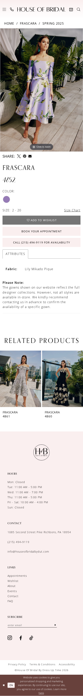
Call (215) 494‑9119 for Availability (41, 242)
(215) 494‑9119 (18, 542)
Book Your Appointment (41, 231)
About (12, 586)
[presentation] (27, 379)
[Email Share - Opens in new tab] (30, 156)
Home (9, 23)
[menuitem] (4, 9)
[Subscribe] (55, 625)
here (41, 693)
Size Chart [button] (72, 210)
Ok (11, 685)
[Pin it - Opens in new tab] (24, 156)
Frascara (28, 23)
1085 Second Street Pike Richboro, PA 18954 (39, 532)
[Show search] (79, 9)
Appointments (17, 576)
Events (12, 591)
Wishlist (13, 581)
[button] (4, 9)
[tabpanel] (41, 89)
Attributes (15, 254)
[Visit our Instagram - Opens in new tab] (10, 637)
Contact (13, 596)
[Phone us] (12, 9)
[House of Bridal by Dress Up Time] (41, 9)
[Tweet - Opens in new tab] (19, 156)
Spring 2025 (53, 23)
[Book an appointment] (71, 9)
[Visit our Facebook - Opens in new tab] (20, 638)
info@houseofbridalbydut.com (28, 551)
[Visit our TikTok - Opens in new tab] (31, 638)
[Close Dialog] (4, 685)
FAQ (10, 601)
